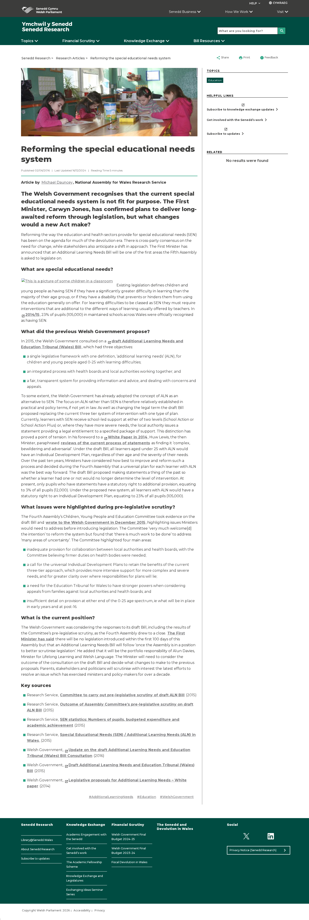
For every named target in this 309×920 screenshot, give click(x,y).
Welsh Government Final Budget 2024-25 (129, 837)
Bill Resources (207, 41)
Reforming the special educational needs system (130, 58)
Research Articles (70, 58)
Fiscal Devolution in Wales (129, 862)
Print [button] (244, 58)
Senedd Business (182, 12)
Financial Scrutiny (78, 41)
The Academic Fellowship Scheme (84, 864)
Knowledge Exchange (144, 41)
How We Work (236, 12)
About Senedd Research (38, 849)
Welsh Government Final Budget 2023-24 (129, 851)
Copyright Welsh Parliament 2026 (46, 910)
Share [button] (222, 58)
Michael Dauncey (57, 182)
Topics (27, 41)
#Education (146, 797)
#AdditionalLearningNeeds (111, 797)
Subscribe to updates (35, 858)
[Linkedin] (271, 836)
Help (255, 3)
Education (215, 80)
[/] (47, 27)
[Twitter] (246, 836)
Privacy (100, 910)
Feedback (269, 58)
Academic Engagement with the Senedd (86, 837)
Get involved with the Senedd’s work (81, 851)
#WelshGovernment (177, 797)
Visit (280, 12)
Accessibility (82, 910)
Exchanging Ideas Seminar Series (84, 892)
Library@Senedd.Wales (37, 840)
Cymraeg (278, 3)
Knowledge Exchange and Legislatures (84, 878)
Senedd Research (35, 58)
